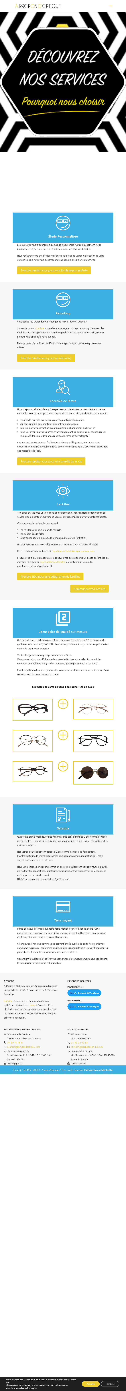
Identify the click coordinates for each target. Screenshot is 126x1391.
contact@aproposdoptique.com (23, 1046)
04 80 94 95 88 (79, 1042)
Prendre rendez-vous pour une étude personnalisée (54, 270)
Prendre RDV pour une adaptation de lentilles (50, 576)
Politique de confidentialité (98, 1069)
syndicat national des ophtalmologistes (73, 551)
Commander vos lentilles (89, 589)
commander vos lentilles (52, 561)
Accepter (91, 1383)
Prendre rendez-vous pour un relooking (46, 358)
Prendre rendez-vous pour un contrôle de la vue (51, 461)
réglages (32, 1388)
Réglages (110, 1383)
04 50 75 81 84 (15, 1042)
